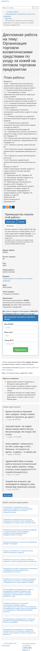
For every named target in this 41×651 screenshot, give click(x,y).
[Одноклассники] (7, 207)
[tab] (11, 222)
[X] (13, 207)
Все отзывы (7, 495)
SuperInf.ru (26, 650)
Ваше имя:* (8, 332)
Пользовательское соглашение (28, 644)
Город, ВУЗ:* (9, 340)
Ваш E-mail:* (9, 324)
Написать (6, 645)
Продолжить (20, 349)
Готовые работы (12, 12)
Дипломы (8, 18)
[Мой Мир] (10, 207)
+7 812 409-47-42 (9, 643)
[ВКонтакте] (4, 207)
